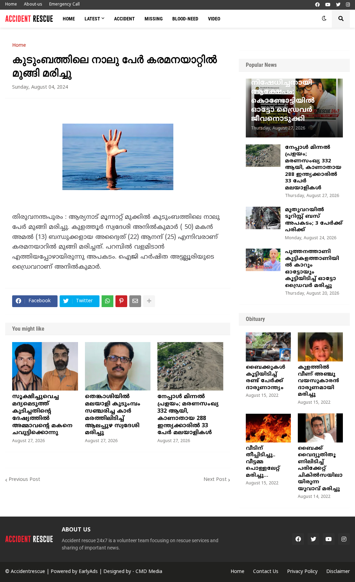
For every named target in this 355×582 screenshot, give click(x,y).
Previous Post (24, 480)
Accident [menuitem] (124, 18)
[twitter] (338, 5)
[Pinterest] (121, 301)
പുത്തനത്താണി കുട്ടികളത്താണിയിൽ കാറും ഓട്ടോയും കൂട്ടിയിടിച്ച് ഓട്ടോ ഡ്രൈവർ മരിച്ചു (312, 269)
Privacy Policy (302, 572)
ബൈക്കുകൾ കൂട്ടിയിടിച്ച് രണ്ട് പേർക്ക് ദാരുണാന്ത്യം (265, 377)
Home (11, 4)
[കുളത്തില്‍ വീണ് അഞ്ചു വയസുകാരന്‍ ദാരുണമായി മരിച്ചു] (320, 346)
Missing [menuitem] (154, 18)
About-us (33, 4)
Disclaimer (338, 572)
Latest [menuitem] (92, 18)
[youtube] (327, 5)
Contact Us (265, 572)
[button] (324, 19)
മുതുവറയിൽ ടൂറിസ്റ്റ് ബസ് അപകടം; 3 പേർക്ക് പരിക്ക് (314, 220)
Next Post (215, 480)
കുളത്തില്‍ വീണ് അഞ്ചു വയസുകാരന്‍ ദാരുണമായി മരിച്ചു (318, 381)
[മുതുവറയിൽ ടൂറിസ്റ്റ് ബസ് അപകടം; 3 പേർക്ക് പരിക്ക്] (263, 218)
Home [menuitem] (69, 18)
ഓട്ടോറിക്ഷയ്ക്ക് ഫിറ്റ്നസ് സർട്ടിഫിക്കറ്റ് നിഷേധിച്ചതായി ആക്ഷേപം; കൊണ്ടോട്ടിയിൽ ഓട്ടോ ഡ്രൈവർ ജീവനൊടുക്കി (292, 92)
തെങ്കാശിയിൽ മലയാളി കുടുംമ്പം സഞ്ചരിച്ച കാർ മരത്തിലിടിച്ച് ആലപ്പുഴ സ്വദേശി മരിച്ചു (112, 414)
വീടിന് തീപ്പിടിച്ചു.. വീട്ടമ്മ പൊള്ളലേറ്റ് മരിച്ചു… (263, 462)
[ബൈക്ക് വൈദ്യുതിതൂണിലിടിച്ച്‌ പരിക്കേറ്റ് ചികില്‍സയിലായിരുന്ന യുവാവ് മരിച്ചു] (320, 427)
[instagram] (348, 5)
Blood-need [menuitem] (185, 18)
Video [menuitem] (214, 18)
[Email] (135, 301)
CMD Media (149, 572)
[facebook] (317, 5)
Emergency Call (64, 4)
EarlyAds (88, 572)
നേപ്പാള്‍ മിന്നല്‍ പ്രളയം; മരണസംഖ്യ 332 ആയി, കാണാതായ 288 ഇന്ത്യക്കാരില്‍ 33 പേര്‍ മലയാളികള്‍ (188, 414)
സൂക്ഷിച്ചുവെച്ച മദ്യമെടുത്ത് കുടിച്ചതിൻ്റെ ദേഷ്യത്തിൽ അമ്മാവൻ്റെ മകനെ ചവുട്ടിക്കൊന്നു (42, 414)
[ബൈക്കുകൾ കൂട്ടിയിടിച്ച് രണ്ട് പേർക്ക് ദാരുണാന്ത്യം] (268, 346)
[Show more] (149, 301)
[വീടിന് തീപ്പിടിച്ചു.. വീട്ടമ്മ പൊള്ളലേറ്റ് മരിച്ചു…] (268, 427)
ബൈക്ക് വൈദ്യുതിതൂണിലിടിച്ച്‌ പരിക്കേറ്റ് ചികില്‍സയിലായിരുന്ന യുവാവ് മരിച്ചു (320, 468)
